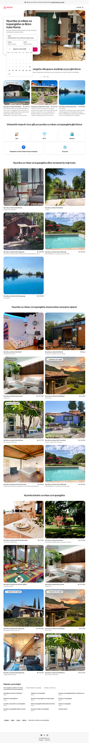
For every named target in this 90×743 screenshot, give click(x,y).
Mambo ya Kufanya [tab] (49, 688)
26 (16, 70)
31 (9, 74)
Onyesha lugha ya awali (57, 2)
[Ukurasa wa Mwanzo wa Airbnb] (8, 7)
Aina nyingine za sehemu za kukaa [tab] (13, 688)
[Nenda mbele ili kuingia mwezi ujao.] (29, 49)
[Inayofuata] (47, 76)
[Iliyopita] (41, 76)
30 (30, 70)
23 (30, 67)
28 (23, 70)
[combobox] (22, 38)
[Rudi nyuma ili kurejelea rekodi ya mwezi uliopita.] (9, 49)
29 (26, 70)
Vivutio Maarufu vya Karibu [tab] (33, 688)
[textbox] (14, 44)
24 (9, 70)
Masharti (47, 740)
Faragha (41, 740)
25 (12, 70)
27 (19, 70)
